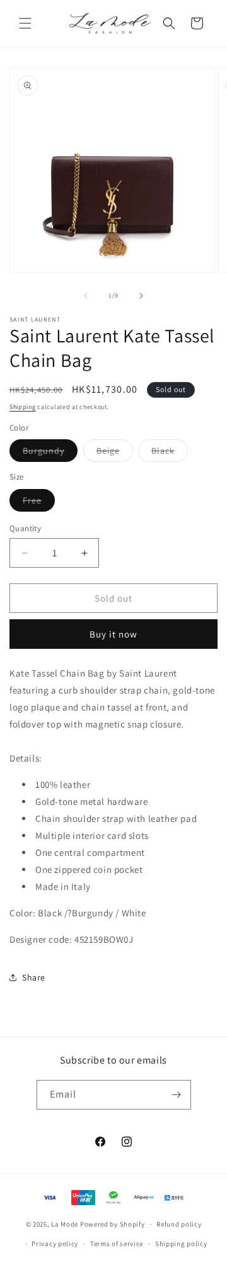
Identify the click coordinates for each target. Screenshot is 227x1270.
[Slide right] (141, 296)
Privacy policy (55, 1243)
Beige (114, 453)
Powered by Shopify (112, 1224)
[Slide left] (86, 296)
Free (39, 503)
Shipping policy (181, 1243)
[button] (25, 23)
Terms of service (116, 1243)
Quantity (25, 528)
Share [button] (33, 977)
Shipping (22, 407)
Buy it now (113, 634)
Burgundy (50, 453)
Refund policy (178, 1224)
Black (169, 453)
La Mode (64, 1224)
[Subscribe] (176, 1095)
